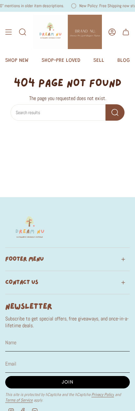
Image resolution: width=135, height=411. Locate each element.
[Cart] (126, 32)
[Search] (115, 112)
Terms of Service (19, 400)
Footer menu (24, 259)
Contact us (21, 282)
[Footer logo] (29, 226)
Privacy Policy (102, 394)
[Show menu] (8, 32)
